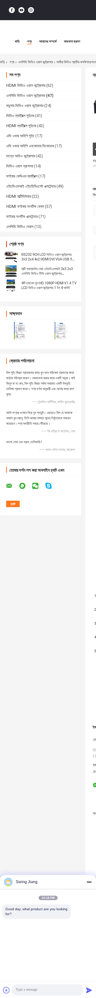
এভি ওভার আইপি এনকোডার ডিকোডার (30, 146)
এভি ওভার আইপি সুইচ (20, 136)
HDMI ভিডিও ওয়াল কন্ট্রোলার (25, 85)
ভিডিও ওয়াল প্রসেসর (19, 166)
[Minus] (89, 882)
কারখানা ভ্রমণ (72, 41)
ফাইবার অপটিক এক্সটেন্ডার (22, 216)
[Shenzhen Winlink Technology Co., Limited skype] (51, 486)
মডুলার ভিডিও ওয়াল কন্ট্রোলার (24, 105)
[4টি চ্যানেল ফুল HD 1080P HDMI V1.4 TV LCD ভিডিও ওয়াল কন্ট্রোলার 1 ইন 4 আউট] (11, 285)
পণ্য (29, 41)
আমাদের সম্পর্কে (48, 41)
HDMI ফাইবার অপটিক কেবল (25, 206)
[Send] (89, 990)
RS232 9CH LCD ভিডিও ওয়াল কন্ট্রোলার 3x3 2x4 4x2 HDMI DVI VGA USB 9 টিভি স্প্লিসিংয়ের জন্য (46, 259)
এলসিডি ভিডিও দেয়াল (19, 226)
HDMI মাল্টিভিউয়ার (18, 196)
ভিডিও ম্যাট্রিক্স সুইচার (20, 115)
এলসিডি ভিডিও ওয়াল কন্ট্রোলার (35, 62)
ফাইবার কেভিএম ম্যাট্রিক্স (21, 176)
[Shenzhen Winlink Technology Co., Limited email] (12, 486)
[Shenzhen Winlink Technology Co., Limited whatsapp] (25, 486)
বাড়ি (17, 41)
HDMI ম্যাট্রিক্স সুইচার (21, 125)
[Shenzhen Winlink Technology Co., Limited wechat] (38, 486)
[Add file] (6, 990)
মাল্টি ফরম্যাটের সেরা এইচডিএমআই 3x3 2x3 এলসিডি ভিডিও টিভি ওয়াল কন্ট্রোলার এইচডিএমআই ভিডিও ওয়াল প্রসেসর (47, 273)
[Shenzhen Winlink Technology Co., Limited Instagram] (31, 10)
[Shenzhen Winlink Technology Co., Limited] (48, 30)
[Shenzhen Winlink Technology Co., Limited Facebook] (11, 10)
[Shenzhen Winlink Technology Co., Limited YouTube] (21, 10)
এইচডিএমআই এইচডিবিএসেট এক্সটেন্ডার (31, 186)
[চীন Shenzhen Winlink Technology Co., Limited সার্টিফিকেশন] (20, 331)
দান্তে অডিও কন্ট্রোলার (20, 156)
